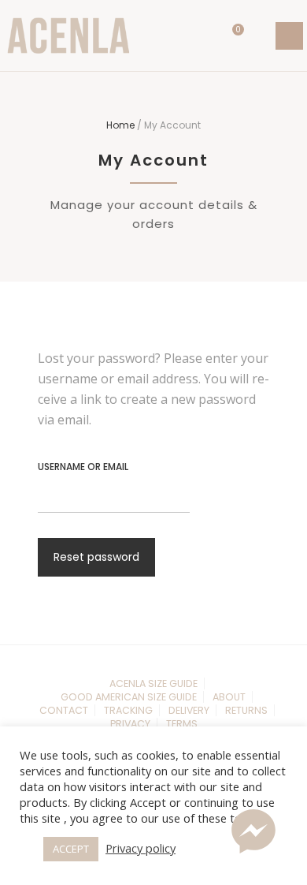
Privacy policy (140, 848)
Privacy (130, 724)
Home (120, 125)
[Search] (261, 35)
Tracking (128, 710)
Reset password (96, 557)
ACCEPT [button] (71, 849)
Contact (63, 710)
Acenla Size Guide (153, 683)
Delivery (188, 710)
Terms (182, 724)
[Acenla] (68, 35)
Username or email (83, 466)
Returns (246, 710)
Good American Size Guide (129, 697)
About (229, 697)
